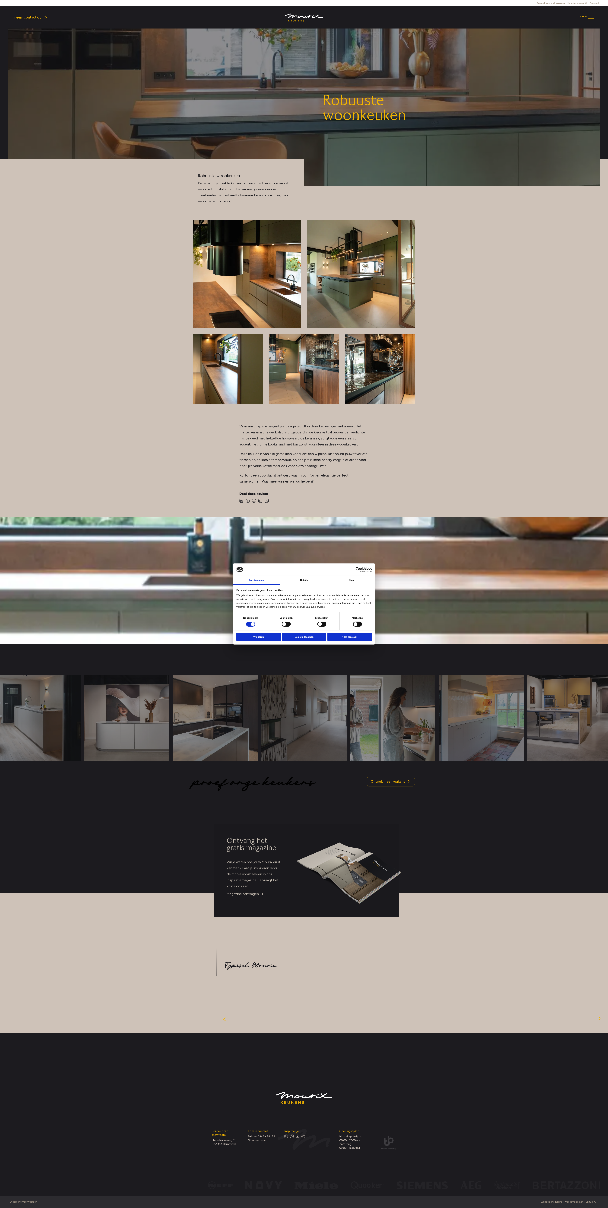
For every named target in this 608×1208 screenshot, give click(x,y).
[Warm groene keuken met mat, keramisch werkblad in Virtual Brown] (228, 369)
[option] (126, 718)
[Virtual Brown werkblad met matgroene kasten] (247, 274)
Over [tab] (351, 580)
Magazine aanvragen (243, 894)
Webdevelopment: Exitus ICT (581, 1201)
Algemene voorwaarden (23, 1201)
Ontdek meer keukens (388, 781)
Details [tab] (304, 580)
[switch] (286, 624)
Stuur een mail (257, 1140)
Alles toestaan (349, 637)
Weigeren (258, 637)
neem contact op (27, 17)
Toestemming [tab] (256, 580)
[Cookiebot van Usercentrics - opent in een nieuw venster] (358, 569)
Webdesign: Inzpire (551, 1201)
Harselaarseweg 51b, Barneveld (568, 3)
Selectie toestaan (304, 637)
